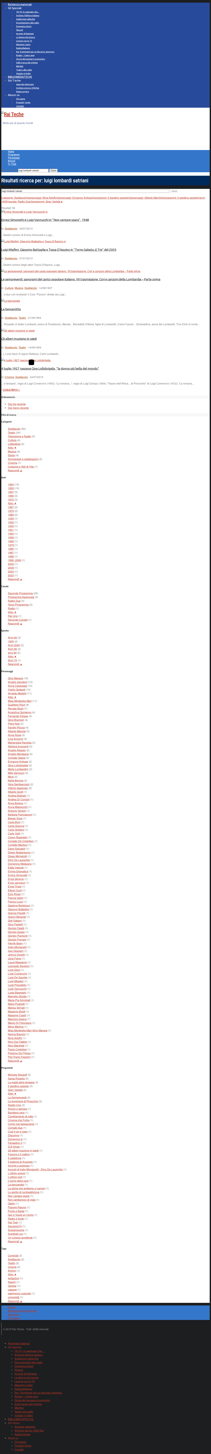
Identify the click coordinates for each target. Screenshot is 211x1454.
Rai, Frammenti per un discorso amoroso (35, 51)
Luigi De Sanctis (17, 977)
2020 (11, 571)
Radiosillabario (23, 48)
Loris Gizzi (14, 970)
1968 (11, 541)
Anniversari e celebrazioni (23, 459)
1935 (11, 522)
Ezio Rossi (14, 894)
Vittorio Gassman (18, 788)
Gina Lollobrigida (18, 765)
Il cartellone (14, 1158)
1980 (11, 549)
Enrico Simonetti (17, 875)
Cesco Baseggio (17, 837)
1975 (11, 511)
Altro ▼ (12, 448)
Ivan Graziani (15, 951)
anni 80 (12, 653)
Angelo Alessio (17, 750)
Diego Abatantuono (19, 852)
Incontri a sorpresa (19, 1165)
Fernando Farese (18, 716)
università (13, 1297)
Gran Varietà (15, 1090)
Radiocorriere (22, 91)
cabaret (12, 1289)
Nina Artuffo (15, 1038)
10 (16, 390)
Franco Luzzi (15, 902)
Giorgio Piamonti (18, 936)
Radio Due (14, 601)
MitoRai (19, 66)
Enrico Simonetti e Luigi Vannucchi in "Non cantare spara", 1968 (45, 220)
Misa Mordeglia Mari (20, 701)
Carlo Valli (14, 833)
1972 (11, 499)
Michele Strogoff (17, 1075)
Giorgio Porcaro (17, 939)
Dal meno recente (18, 408)
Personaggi (14, 157)
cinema (12, 1267)
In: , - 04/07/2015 (22, 377)
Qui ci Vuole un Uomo (20, 1215)
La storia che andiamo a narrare (26, 1188)
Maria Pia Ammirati (19, 1000)
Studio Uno (14, 1105)
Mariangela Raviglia (19, 742)
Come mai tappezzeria (21, 1124)
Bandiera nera (16, 1112)
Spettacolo (11, 228)
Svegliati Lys (15, 1234)
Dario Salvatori (16, 848)
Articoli (11, 161)
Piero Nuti (14, 724)
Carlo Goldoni (16, 830)
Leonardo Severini (19, 966)
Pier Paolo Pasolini (19, 1057)
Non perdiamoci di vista (21, 1200)
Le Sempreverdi (17, 1097)
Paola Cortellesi (17, 1049)
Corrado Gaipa (16, 758)
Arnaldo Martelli (17, 693)
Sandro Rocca (16, 727)
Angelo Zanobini (17, 682)
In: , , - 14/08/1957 (26, 288)
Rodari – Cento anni (25, 55)
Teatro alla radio (24, 70)
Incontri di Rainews (25, 33)
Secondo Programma (20, 593)
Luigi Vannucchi (17, 989)
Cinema (9, 377)
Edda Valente (16, 867)
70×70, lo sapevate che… (27, 12)
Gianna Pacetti (16, 913)
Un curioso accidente (20, 1237)
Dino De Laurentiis (19, 860)
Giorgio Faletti (16, 928)
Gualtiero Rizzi (16, 705)
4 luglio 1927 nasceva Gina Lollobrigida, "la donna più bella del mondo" (50, 368)
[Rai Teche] (12, 114)
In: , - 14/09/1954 (21, 347)
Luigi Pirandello (17, 985)
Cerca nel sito (9, 170)
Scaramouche (16, 1230)
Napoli (12, 1282)
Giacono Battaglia (18, 909)
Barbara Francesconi (20, 814)
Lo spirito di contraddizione (23, 1192)
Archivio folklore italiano (27, 15)
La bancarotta (11, 309)
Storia (11, 455)
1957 (11, 492)
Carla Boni (14, 822)
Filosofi (19, 30)
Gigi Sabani (15, 920)
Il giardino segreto (18, 1086)
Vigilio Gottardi (16, 689)
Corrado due (15, 1128)
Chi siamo (20, 98)
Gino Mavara (15, 678)
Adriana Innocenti (18, 746)
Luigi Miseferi (16, 981)
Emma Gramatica (18, 871)
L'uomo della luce (18, 1181)
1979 (11, 545)
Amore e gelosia (17, 1109)
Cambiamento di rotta (20, 1116)
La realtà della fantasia (21, 1082)
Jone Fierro (14, 958)
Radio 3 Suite (16, 1219)
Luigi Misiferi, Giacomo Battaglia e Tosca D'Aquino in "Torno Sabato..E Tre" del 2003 (58, 249)
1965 (11, 496)
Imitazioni (13, 1278)
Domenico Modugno (20, 864)
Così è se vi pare (18, 1131)
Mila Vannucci (16, 773)
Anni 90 (12, 649)
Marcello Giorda (17, 996)
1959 (11, 537)
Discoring (13, 1135)
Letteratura (14, 444)
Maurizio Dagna (17, 1019)
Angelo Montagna (18, 754)
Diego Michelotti (17, 856)
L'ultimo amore (16, 1173)
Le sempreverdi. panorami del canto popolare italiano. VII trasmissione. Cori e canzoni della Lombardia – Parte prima (80, 279)
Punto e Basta (16, 1211)
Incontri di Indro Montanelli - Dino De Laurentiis (35, 1169)
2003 (11, 564)
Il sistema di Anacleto (20, 1162)
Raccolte (13, 1314)
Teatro (22, 318)
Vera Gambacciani (19, 784)
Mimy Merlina (16, 1027)
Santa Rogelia (16, 1078)
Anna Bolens (15, 803)
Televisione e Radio (19, 436)
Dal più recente (17, 404)
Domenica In (15, 1139)
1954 (11, 484)
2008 (11, 568)
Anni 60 (12, 637)
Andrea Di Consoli (19, 799)
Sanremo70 (15, 1226)
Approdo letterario (25, 84)
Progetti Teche (23, 102)
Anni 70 (12, 660)
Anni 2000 (14, 645)
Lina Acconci (15, 739)
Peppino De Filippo (19, 1053)
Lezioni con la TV (24, 41)
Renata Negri (16, 708)
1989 (11, 556)
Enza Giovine (16, 879)
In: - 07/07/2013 (17, 258)
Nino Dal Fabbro (17, 1042)
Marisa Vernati (16, 1008)
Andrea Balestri (17, 795)
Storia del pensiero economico (30, 59)
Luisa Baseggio (17, 992)
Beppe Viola (15, 818)
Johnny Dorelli (16, 955)
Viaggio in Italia (23, 73)
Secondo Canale (18, 620)
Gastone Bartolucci (19, 905)
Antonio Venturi (17, 811)
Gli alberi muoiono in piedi (19, 339)
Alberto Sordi (15, 792)
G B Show (14, 1147)
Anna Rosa (14, 735)
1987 (11, 552)
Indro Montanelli (17, 947)
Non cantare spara (19, 1196)
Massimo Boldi (16, 1011)
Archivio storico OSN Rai (27, 88)
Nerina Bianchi (16, 1034)
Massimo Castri (23, 44)
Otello (11, 1203)
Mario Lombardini (18, 769)
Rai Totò (13, 1222)
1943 (11, 526)
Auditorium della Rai (25, 19)
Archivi (12, 1271)
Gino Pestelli (15, 924)
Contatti (20, 106)
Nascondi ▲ (15, 470)
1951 (11, 530)
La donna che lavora (25, 37)
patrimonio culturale (19, 1293)
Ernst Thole (14, 886)
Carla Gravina (16, 826)
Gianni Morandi (17, 917)
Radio (11, 608)
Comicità (13, 1255)
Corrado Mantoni (18, 845)
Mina (11, 777)
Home (11, 151)
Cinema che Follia (18, 1120)
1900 (11, 641)
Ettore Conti (15, 890)
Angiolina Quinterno (19, 712)
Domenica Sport (23, 26)
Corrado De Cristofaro (21, 841)
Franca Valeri (15, 898)
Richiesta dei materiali (22, 1311)
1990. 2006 (14, 560)
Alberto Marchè (17, 731)
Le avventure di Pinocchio (23, 1101)
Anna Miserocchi (18, 807)
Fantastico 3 (15, 1143)
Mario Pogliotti (16, 1004)
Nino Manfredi (16, 1045)
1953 (11, 533)
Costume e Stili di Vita (21, 466)
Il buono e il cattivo (19, 1154)
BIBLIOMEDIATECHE (20, 77)
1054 (11, 518)
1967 (11, 507)
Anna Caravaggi (17, 686)
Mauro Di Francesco (19, 1023)
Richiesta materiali (20, 4)
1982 (11, 515)
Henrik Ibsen (15, 943)
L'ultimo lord (15, 1177)
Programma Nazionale (21, 597)
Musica (19, 288)
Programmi (13, 154)
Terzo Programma (18, 604)
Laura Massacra (17, 962)
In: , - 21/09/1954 (21, 318)
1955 (11, 488)
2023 (11, 575)
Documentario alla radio (27, 22)
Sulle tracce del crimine (27, 62)
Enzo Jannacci (16, 883)
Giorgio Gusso (16, 932)
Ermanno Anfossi (18, 761)
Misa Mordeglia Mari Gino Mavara (27, 1030)
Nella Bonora (15, 780)
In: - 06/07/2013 (17, 228)
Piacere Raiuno (17, 1207)
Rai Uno (13, 616)
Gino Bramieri (16, 720)
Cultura (9, 288)
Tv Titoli (12, 164)
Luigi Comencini (17, 973)
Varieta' (12, 1286)
